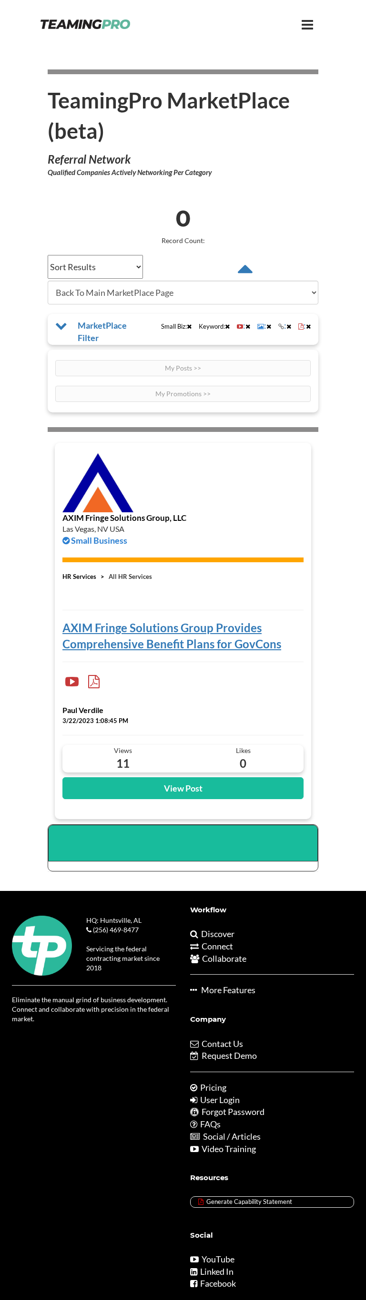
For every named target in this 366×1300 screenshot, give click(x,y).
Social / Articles (230, 1136)
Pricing (211, 1087)
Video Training (227, 1149)
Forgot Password (231, 1111)
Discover (216, 934)
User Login (218, 1100)
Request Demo (228, 1055)
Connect (216, 946)
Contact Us (221, 1043)
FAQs (209, 1124)
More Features (226, 990)
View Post (183, 788)
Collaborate (222, 958)
